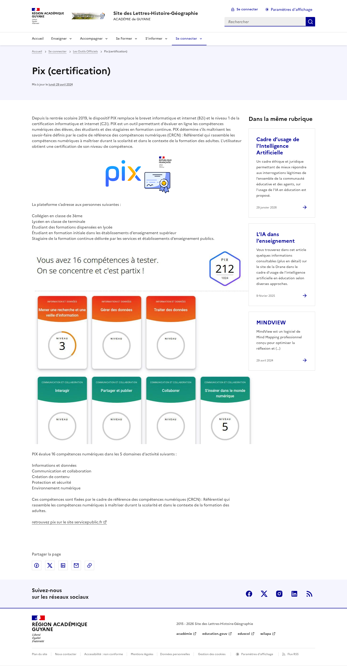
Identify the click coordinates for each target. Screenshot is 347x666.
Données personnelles (175, 654)
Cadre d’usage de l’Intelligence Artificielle (277, 146)
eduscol (244, 633)
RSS (309, 593)
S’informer (153, 38)
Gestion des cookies (211, 654)
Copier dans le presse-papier (89, 565)
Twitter (264, 593)
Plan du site (39, 654)
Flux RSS (293, 654)
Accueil (38, 38)
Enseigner (59, 38)
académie (184, 633)
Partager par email (76, 565)
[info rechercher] (310, 21)
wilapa (265, 633)
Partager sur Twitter (50, 565)
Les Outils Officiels (85, 51)
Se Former (124, 38)
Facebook (249, 593)
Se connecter (247, 9)
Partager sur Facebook (36, 565)
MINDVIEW (271, 323)
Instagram (279, 593)
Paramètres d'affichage (291, 9)
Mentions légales (142, 654)
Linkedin (294, 593)
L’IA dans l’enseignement (275, 237)
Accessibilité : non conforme (103, 654)
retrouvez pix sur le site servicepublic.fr (67, 522)
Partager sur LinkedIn (63, 565)
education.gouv (214, 633)
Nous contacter (65, 654)
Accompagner (91, 38)
